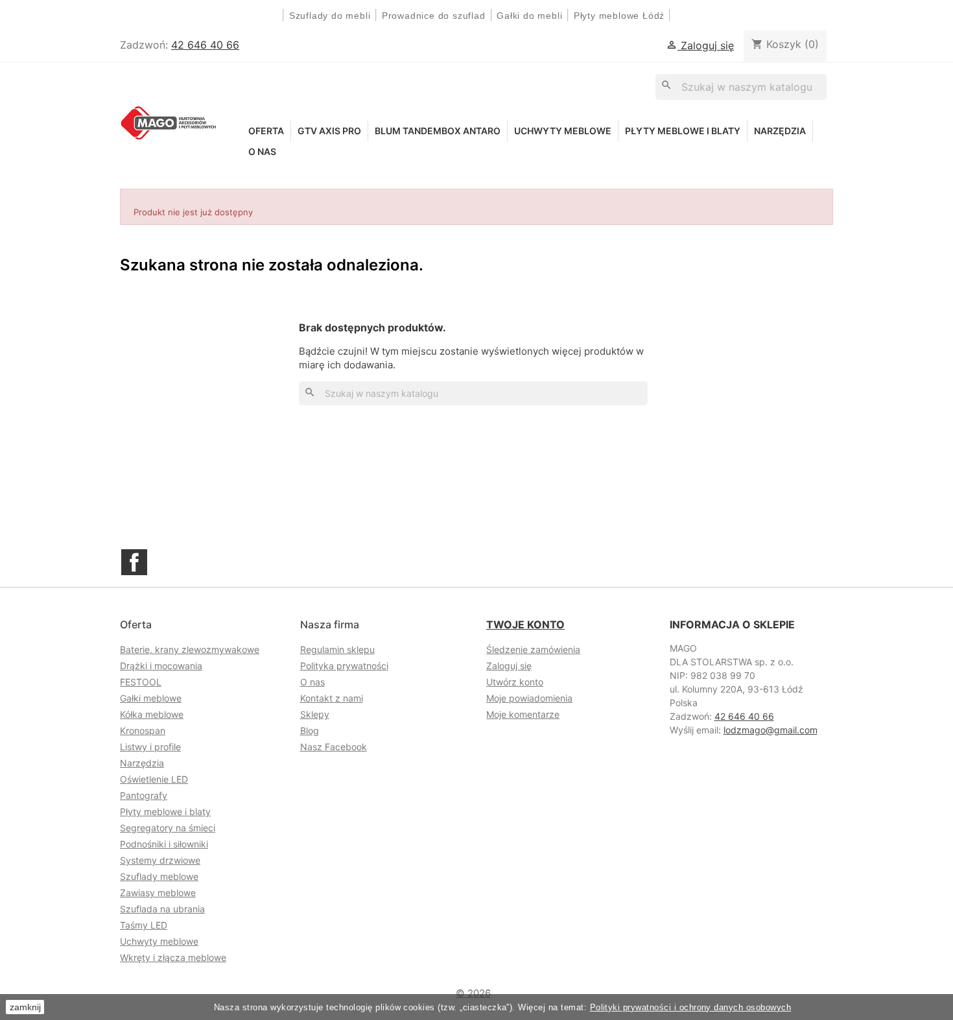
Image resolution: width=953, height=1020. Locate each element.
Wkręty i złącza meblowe (173, 957)
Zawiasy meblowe (158, 892)
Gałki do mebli (529, 15)
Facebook (134, 562)
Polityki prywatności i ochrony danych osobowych (691, 1007)
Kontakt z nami (331, 698)
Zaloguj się (509, 665)
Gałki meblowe (151, 698)
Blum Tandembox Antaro (437, 130)
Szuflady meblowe (159, 876)
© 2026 (473, 993)
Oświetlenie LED (154, 779)
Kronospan (142, 730)
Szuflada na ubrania (162, 908)
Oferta (266, 130)
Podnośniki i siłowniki (164, 843)
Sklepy (314, 714)
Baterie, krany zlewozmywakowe (189, 649)
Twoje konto (525, 624)
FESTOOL (140, 681)
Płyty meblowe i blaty (682, 130)
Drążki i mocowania (161, 665)
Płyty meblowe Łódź (621, 15)
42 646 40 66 (205, 44)
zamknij (25, 1007)
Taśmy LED (143, 925)
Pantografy (143, 795)
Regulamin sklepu (337, 649)
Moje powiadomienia (529, 698)
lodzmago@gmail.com (771, 729)
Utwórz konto (514, 681)
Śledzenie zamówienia (533, 649)
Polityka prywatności (344, 665)
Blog (309, 730)
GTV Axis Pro (329, 130)
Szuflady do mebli (330, 15)
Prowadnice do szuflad (434, 15)
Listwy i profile (150, 746)
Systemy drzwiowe (160, 860)
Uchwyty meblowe (562, 130)
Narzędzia (780, 130)
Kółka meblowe (151, 714)
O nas (262, 151)
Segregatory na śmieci (167, 827)
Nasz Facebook (333, 746)
